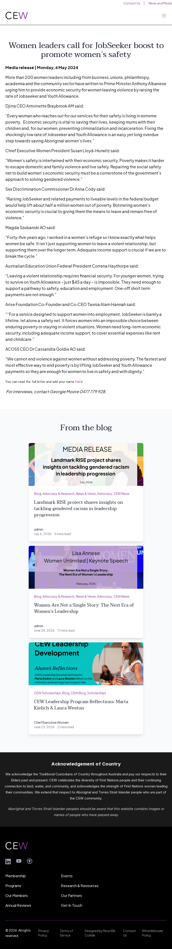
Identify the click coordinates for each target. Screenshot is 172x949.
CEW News (121, 493)
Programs (13, 885)
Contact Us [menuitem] (131, 3)
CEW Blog (78, 693)
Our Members (16, 895)
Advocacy (104, 493)
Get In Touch (71, 905)
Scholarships (96, 693)
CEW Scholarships (47, 693)
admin (38, 529)
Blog (37, 493)
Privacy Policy (43, 933)
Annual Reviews (18, 905)
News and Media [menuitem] (160, 3)
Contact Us (129, 933)
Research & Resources (80, 885)
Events (67, 875)
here (79, 381)
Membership (15, 875)
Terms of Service (66, 933)
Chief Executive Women (51, 722)
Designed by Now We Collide (100, 933)
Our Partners (71, 895)
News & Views (86, 493)
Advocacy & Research (59, 493)
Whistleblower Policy (152, 933)
